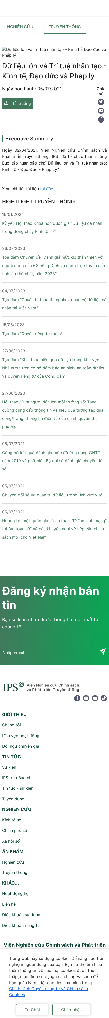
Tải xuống (21, 103)
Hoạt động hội (16, 893)
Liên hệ (9, 904)
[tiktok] (104, 698)
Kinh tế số (11, 819)
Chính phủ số (14, 830)
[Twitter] (101, 102)
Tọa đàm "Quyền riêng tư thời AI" (33, 333)
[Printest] (101, 111)
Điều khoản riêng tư (21, 925)
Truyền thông (65, 26)
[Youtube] (95, 698)
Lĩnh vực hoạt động (20, 735)
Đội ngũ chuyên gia (20, 746)
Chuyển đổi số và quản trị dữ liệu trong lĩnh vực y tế (52, 494)
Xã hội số (11, 841)
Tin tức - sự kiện (17, 788)
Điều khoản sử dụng (21, 914)
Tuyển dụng (13, 798)
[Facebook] (101, 119)
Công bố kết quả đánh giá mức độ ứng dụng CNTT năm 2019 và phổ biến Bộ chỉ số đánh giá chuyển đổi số (53, 461)
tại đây (46, 188)
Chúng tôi (11, 724)
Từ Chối (32, 1009)
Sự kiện (9, 767)
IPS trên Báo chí (17, 777)
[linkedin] (86, 698)
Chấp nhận (71, 1009)
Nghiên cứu (20, 26)
